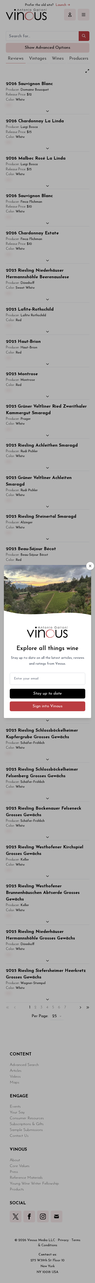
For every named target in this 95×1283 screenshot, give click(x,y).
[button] (90, 566)
